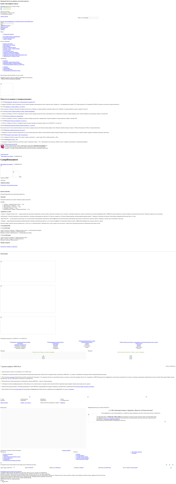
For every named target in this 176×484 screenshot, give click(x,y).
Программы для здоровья (9, 45)
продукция (18, 389)
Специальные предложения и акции (11, 70)
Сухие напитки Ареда (8, 51)
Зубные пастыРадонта (139, 344)
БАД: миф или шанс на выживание (11, 36)
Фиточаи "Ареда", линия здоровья (11, 48)
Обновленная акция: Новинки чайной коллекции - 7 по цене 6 (20, 125)
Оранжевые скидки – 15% (12, 139)
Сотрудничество (18, 471)
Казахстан (58, 467)
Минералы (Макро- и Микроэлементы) (12, 63)
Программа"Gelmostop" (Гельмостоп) (20, 344)
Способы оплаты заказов (82, 456)
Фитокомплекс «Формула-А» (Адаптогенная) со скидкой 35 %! (20, 102)
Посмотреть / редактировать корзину (9, 185)
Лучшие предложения (8, 34)
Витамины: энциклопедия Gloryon (11, 62)
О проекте (11, 471)
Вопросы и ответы (14, 21)
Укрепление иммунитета (9, 37)
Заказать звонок (4, 16)
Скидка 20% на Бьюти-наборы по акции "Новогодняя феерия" (20, 111)
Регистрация (7, 25)
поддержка (12, 377)
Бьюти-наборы (6, 46)
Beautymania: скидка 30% (11, 144)
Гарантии (5, 66)
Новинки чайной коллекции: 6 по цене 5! (15, 130)
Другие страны (134, 467)
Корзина (2, 6)
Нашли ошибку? (67, 450)
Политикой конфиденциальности (112, 419)
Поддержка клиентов (24, 21)
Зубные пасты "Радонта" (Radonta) (11, 53)
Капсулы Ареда (7, 49)
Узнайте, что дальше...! (25, 402)
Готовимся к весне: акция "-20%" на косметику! (17, 134)
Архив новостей (4, 154)
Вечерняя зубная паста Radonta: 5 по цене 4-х (16, 120)
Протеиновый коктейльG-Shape (86, 343)
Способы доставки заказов (82, 458)
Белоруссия (108, 467)
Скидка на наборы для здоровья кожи (14, 116)
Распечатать (3, 246)
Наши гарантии (4, 402)
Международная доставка (82, 459)
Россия (31, 467)
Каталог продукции (5, 21)
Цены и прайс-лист (7, 69)
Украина (81, 467)
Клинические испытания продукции (12, 460)
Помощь (2, 471)
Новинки (5, 455)
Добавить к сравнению (11, 246)
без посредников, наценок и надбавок (84, 386)
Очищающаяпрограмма (55, 344)
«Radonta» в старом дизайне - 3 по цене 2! (15, 106)
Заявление (62, 402)
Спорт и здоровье (7, 39)
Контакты (31, 21)
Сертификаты (6, 68)
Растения (5, 60)
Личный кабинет (80, 455)
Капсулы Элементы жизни (9, 47)
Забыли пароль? (4, 27)
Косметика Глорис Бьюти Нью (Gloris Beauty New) (15, 54)
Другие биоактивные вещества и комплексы (13, 64)
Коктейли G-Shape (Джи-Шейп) (10, 52)
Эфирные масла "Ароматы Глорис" (11, 56)
